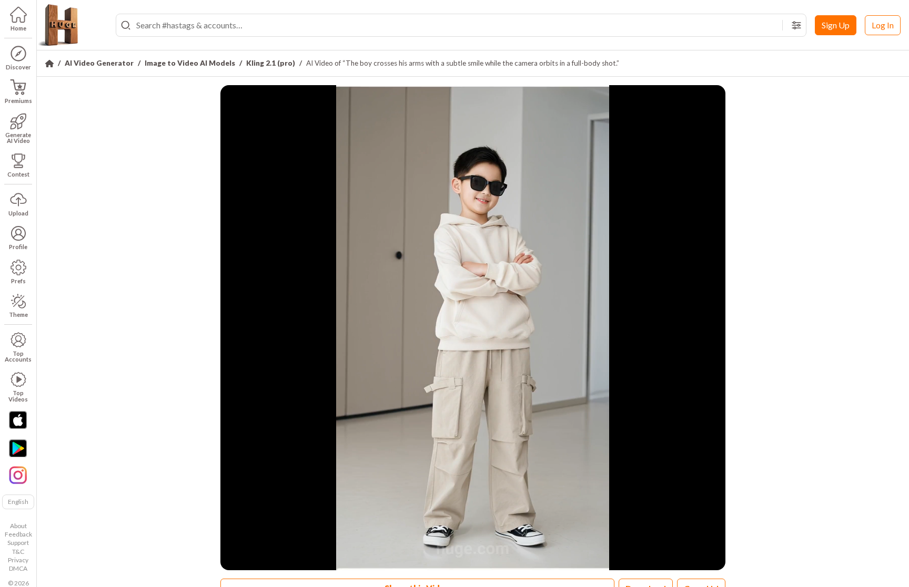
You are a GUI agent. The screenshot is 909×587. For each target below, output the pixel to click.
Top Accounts (18, 356)
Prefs (18, 280)
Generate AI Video (18, 137)
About (18, 526)
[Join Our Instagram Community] (18, 474)
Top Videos (18, 395)
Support (18, 543)
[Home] (49, 63)
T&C (18, 551)
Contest (18, 174)
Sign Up (836, 25)
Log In (883, 25)
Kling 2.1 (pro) (270, 63)
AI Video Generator (99, 63)
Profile (18, 246)
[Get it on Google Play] (18, 448)
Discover (18, 67)
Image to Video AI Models (190, 63)
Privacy (18, 560)
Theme (18, 314)
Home (18, 28)
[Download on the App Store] (18, 420)
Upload (18, 213)
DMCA (18, 568)
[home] (58, 25)
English (18, 502)
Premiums (18, 100)
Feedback (18, 534)
